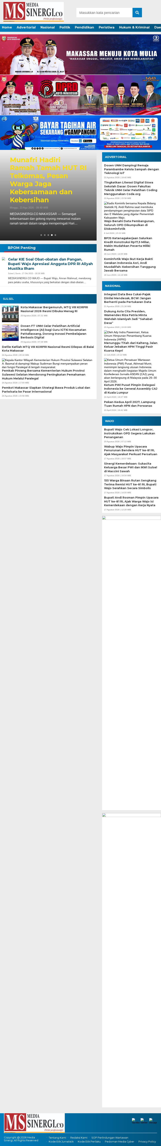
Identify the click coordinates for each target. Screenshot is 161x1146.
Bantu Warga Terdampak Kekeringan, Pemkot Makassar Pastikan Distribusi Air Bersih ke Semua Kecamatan (47, 180)
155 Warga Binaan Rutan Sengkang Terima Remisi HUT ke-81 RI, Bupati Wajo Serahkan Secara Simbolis (130, 484)
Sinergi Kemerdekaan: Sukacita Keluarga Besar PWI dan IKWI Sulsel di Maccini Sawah (130, 467)
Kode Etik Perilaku (89, 1141)
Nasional (47, 27)
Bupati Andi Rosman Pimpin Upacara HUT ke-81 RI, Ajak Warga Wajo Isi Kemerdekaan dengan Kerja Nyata (131, 501)
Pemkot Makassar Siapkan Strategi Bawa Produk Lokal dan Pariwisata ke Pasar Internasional (46, 389)
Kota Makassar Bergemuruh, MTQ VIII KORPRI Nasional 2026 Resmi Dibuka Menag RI (54, 309)
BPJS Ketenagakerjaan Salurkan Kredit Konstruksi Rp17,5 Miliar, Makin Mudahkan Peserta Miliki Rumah (128, 244)
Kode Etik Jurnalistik (61, 1141)
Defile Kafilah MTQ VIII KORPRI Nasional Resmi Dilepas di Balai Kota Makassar (48, 349)
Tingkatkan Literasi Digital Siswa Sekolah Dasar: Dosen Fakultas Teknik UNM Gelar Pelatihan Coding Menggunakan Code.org (130, 188)
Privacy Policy (147, 1141)
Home (7, 27)
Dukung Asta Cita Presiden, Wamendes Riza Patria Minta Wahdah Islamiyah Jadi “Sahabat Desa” (128, 317)
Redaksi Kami (78, 1137)
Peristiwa (106, 27)
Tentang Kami (57, 1137)
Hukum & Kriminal (134, 27)
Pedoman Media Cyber (119, 1141)
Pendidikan (84, 27)
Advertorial (26, 27)
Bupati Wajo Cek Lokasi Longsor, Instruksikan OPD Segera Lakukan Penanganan (129, 433)
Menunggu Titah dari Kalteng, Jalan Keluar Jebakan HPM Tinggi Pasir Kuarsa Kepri (130, 346)
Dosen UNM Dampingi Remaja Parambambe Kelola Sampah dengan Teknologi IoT (131, 169)
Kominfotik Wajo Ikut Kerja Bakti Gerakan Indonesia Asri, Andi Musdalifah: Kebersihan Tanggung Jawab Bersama (130, 264)
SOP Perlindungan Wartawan (109, 1137)
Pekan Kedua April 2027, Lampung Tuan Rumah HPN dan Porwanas (129, 404)
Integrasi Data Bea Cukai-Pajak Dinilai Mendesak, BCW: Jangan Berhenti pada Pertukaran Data (127, 298)
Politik (64, 27)
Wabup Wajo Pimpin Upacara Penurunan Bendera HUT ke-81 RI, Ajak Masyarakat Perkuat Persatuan (130, 450)
